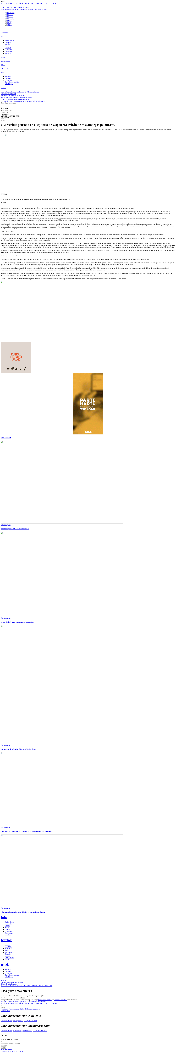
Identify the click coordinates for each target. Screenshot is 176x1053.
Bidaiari (30, 97)
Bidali (22, 998)
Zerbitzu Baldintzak (60, 1000)
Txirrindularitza (10, 952)
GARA (24, 3)
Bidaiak (8, 92)
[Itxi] (1, 1041)
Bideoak (3, 95)
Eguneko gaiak (42, 9)
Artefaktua (3, 88)
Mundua (30, 9)
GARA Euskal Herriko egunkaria (11, 7)
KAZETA (49, 3)
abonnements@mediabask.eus (22, 1031)
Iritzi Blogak (9, 84)
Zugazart (8, 78)
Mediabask (15, 99)
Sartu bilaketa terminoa (8, 103)
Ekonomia (14, 9)
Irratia (3, 97)
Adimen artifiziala (5, 61)
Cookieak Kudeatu (31, 101)
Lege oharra (21, 101)
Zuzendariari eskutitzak (12, 82)
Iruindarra (8, 53)
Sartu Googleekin (6, 1049)
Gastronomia (15, 92)
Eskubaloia (8, 948)
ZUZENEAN (9, 986)
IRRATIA (4, 3)
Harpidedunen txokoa (33, 1009)
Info (2, 36)
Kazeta (21, 99)
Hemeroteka (21, 95)
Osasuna (36, 92)
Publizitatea (41, 101)
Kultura (3, 9)
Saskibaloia (8, 947)
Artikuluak (8, 80)
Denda (14, 94)
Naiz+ (7, 46)
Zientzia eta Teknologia (26, 92)
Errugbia (7, 954)
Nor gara (4, 101)
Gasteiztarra (9, 51)
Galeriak (9, 95)
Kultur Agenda (4, 68)
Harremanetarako (12, 101)
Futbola (7, 945)
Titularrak (23, 1009)
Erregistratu (20, 1051)
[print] (1, 120)
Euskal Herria (22, 9)
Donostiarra (8, 49)
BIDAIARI (18, 3)
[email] (3, 120)
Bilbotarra (8, 48)
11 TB (55, 3)
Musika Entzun (23, 97)
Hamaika (26, 99)
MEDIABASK (41, 3)
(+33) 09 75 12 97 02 (40, 1031)
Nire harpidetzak (14, 1009)
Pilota (7, 950)
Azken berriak (4, 32)
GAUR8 (32, 3)
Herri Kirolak (9, 958)
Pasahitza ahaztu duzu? (8, 1051)
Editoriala (8, 76)
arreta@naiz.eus (18, 1021)
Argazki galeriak (12, 982)
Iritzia (35, 9)
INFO (25, 7)
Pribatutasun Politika (45, 1000)
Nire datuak (4, 1009)
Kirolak (8, 9)
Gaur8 (10, 99)
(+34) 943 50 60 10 (30, 1021)
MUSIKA (11, 3)
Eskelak (9, 94)
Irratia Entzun (9, 97)
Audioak (14, 95)
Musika (3, 92)
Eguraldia (4, 94)
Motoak (7, 956)
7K (28, 3)
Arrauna (7, 959)
